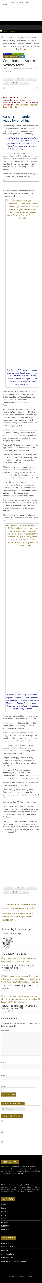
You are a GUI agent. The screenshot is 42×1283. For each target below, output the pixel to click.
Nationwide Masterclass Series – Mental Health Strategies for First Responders (17, 916)
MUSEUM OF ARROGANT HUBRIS (13, 1261)
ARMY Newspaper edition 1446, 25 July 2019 (20, 106)
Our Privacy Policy (8, 1254)
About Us (4, 1250)
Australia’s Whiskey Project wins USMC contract (20, 986)
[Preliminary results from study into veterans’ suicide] (21, 958)
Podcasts (4, 1212)
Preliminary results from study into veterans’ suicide (18, 966)
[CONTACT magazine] (2, 26)
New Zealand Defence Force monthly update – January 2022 (19, 1007)
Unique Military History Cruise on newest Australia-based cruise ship (19, 906)
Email (3, 1075)
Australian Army (18, 54)
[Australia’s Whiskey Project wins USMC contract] (21, 976)
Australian (7, 54)
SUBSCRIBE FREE (7, 1257)
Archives (4, 1222)
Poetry (3, 1208)
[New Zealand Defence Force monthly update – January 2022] (21, 996)
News (22, 56)
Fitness (3, 1215)
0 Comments (7, 71)
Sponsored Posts (7, 1247)
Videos (3, 1219)
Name (3, 1062)
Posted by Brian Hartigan (20, 69)
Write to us (5, 1229)
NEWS (3, 1204)
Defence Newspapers (10, 56)
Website (4, 1086)
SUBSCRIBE (5, 1226)
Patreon (20, 1173)
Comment (5, 1030)
